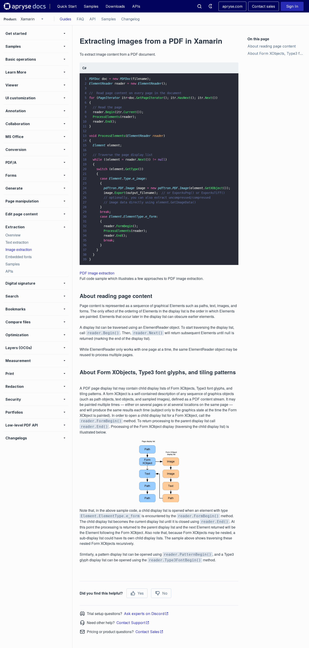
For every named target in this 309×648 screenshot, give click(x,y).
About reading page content (271, 46)
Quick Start (66, 6)
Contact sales (263, 6)
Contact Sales (147, 631)
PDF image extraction (97, 273)
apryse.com (232, 6)
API (92, 19)
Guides (65, 19)
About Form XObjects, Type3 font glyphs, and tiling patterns (276, 53)
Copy (228, 257)
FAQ (80, 19)
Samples (91, 6)
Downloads (115, 6)
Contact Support (130, 622)
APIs (136, 6)
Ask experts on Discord (144, 613)
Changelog (130, 19)
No (164, 593)
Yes (141, 593)
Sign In (292, 6)
